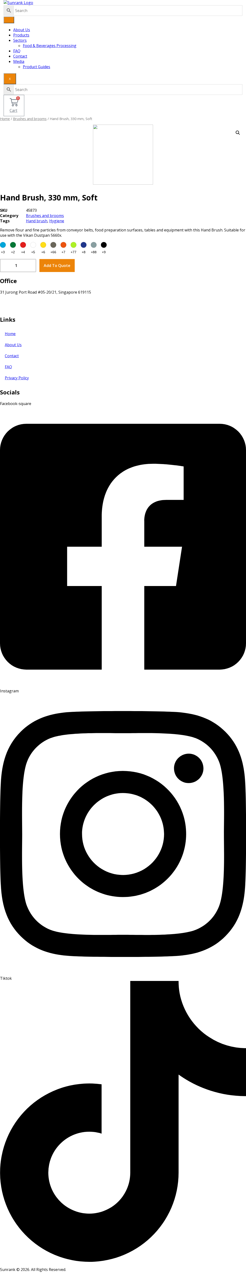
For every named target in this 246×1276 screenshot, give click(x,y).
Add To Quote (57, 265)
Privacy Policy (17, 378)
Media (18, 61)
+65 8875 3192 (13, 308)
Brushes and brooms (30, 118)
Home (5, 118)
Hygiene (56, 221)
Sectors (20, 40)
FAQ (16, 51)
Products (21, 35)
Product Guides (36, 66)
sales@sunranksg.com (20, 302)
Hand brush (36, 221)
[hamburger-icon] (9, 20)
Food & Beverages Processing (49, 45)
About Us (21, 29)
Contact (20, 56)
